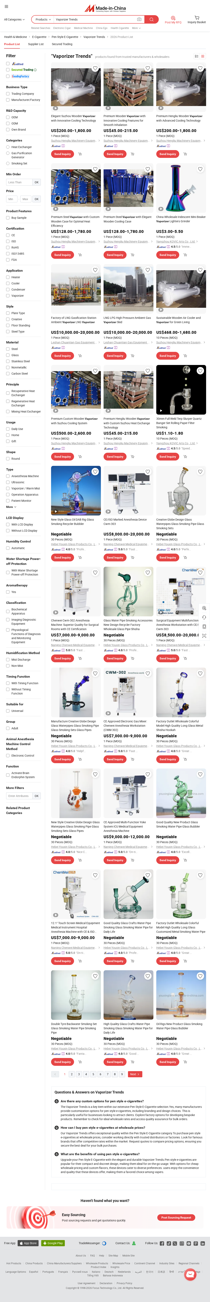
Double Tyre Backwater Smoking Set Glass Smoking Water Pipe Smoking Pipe (74, 1028)
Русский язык (80, 1271)
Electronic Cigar (62, 28)
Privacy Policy (124, 1283)
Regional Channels (189, 1263)
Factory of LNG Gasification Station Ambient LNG (73, 320)
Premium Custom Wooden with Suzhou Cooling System (74, 421)
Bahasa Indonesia (113, 1275)
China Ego (101, 28)
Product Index (98, 1267)
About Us (81, 1255)
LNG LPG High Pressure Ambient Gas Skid (127, 320)
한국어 (149, 1271)
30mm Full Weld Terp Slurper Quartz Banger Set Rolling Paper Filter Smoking (179, 423)
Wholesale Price (121, 1263)
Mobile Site (128, 1255)
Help (101, 1255)
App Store (28, 1243)
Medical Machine (83, 28)
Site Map (113, 1255)
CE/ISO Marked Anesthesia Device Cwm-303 (125, 522)
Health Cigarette (120, 28)
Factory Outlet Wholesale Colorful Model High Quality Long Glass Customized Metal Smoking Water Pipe (180, 927)
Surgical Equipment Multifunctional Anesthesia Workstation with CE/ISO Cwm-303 (179, 624)
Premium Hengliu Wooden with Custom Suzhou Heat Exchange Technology (127, 423)
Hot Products (13, 1263)
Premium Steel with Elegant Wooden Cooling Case (128, 219)
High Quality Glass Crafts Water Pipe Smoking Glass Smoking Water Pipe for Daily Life (128, 1028)
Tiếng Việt (93, 1275)
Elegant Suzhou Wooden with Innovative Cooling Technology (73, 118)
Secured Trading (62, 44)
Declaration (106, 1283)
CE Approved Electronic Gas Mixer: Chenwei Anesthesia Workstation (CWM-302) (125, 725)
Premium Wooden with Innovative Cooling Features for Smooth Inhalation (125, 120)
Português (48, 1271)
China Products (34, 1263)
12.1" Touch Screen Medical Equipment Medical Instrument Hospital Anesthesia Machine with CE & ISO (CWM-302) (75, 927)
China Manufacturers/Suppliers (64, 1263)
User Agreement (86, 1283)
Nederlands (124, 1271)
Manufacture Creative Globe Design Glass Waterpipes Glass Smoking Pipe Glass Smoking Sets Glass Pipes (75, 725)
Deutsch (109, 1271)
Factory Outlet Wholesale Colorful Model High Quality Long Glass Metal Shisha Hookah (179, 725)
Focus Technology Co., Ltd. (107, 1287)
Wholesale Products (97, 1263)
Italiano (96, 1271)
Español (33, 1271)
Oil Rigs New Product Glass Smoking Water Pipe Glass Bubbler (179, 1026)
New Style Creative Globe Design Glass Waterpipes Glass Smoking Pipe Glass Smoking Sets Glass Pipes (75, 826)
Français (63, 1271)
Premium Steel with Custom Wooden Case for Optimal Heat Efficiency (75, 221)
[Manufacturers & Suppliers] (105, 8)
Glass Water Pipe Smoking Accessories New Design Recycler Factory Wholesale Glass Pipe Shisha (128, 624)
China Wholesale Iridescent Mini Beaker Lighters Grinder (181, 219)
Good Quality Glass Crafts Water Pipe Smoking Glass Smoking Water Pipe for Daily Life (128, 927)
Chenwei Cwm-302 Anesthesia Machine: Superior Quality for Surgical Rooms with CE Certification (75, 624)
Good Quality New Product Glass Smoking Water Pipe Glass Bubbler (178, 824)
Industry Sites (166, 1263)
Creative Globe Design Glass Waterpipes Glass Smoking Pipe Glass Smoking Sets (180, 524)
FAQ (92, 1255)
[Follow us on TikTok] (169, 1243)
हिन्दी (171, 1271)
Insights (115, 1267)
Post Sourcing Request (176, 1217)
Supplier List (36, 44)
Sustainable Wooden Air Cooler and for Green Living (178, 320)
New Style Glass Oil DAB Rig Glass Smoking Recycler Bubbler (72, 522)
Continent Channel (144, 1263)
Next (133, 1074)
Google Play (53, 1243)
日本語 (161, 1271)
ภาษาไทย (183, 1271)
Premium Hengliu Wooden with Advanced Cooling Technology (179, 118)
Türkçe (196, 1271)
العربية (138, 1271)
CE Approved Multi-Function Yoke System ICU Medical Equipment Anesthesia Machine (125, 826)
